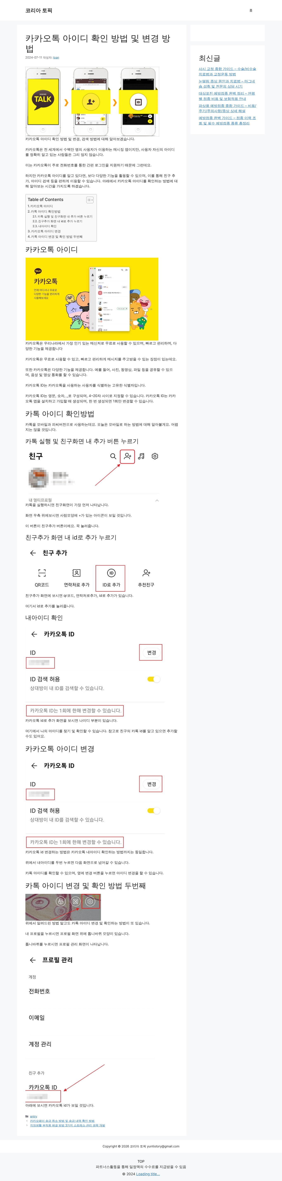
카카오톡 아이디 (41, 206)
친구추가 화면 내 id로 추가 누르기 (60, 221)
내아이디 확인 (47, 226)
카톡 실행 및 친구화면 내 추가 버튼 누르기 (65, 216)
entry (33, 1116)
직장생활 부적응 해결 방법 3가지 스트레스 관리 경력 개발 (67, 1125)
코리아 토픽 (38, 10)
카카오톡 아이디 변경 (46, 231)
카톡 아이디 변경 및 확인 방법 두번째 (57, 237)
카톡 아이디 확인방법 (45, 211)
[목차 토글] (87, 199)
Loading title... (148, 1174)
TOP (141, 1161)
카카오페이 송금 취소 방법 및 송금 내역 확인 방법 (62, 1120)
